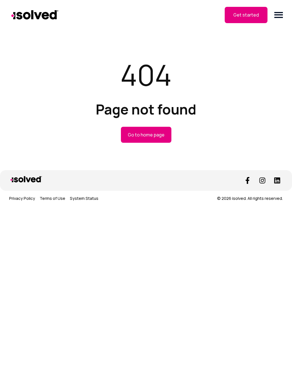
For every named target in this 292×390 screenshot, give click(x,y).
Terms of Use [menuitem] (52, 198)
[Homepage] (34, 15)
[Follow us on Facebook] (247, 180)
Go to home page (146, 135)
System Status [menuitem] (84, 198)
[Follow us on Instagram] (262, 180)
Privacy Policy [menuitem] (22, 198)
